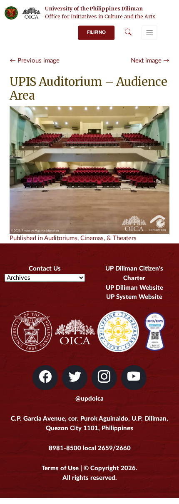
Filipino (96, 32)
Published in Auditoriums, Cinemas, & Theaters (73, 238)
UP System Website (134, 297)
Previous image (35, 61)
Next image (150, 61)
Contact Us (45, 269)
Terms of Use (60, 468)
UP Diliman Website (134, 288)
